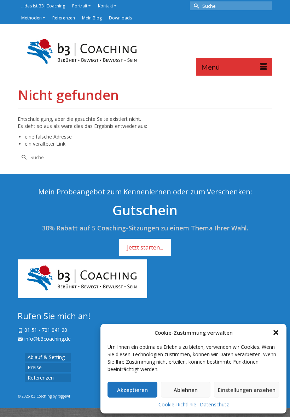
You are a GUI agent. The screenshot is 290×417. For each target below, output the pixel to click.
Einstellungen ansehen (247, 389)
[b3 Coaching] (145, 52)
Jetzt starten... (145, 247)
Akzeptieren (132, 389)
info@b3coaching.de (47, 338)
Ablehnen (186, 389)
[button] (275, 332)
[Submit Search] (195, 5)
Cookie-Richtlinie (177, 404)
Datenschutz (214, 404)
